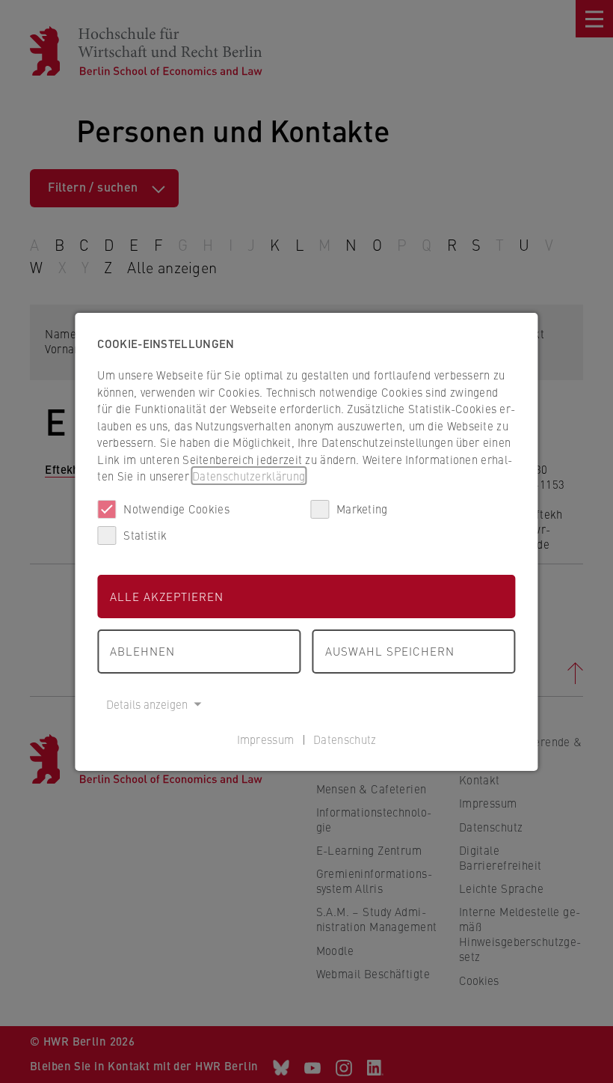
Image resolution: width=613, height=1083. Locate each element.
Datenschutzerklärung (248, 475)
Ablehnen (142, 651)
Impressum (266, 739)
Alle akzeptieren (167, 596)
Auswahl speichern (390, 651)
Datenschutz (344, 739)
